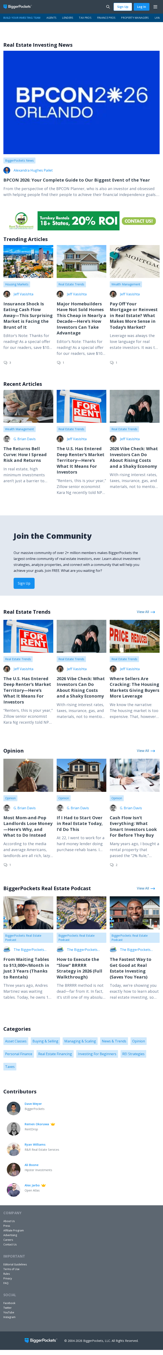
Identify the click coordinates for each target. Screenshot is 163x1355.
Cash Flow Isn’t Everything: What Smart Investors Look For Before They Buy (133, 826)
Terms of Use (11, 1269)
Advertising (10, 1235)
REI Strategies (133, 1054)
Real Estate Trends (71, 284)
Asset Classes (16, 1041)
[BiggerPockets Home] (19, 7)
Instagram (9, 1317)
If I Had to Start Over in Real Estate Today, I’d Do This (80, 823)
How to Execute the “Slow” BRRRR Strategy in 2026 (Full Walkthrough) (79, 968)
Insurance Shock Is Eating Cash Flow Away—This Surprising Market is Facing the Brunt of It (28, 315)
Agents (51, 18)
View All (143, 611)
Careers (8, 1240)
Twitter (7, 1308)
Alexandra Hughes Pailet (33, 170)
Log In (141, 7)
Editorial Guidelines (15, 1264)
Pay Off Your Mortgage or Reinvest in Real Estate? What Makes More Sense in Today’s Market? (134, 315)
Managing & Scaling (80, 1041)
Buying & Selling (45, 1041)
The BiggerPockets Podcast (29, 949)
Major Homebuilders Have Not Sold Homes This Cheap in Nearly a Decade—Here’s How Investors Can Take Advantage (81, 318)
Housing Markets (16, 284)
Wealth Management (125, 284)
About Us (9, 1221)
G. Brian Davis (25, 439)
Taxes (10, 1066)
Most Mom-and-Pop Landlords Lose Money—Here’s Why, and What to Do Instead (27, 826)
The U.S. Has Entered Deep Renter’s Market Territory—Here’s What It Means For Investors (80, 460)
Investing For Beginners (97, 1054)
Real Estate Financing (55, 1054)
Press (6, 1226)
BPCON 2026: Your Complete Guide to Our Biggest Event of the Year (76, 180)
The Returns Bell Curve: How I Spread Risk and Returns (25, 454)
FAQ (5, 1283)
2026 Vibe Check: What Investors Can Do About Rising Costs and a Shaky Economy (134, 457)
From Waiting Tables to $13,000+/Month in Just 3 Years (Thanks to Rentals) (26, 968)
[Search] (108, 7)
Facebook (9, 1303)
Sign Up (122, 7)
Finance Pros (106, 18)
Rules (6, 1274)
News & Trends (114, 1041)
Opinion (10, 798)
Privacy (7, 1278)
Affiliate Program (13, 1230)
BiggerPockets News (19, 160)
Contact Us (10, 1244)
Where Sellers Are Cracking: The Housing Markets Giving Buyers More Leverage (134, 687)
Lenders (67, 18)
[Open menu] (155, 7)
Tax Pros (85, 18)
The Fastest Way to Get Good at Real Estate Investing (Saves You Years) (130, 968)
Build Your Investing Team (22, 18)
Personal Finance (18, 1054)
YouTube (8, 1312)
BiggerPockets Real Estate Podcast (23, 937)
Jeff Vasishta (23, 294)
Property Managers (135, 18)
